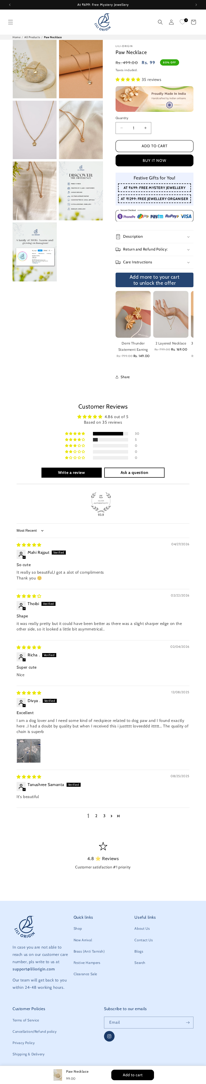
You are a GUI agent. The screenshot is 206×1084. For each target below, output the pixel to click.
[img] (29, 545)
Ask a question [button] (134, 472)
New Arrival (83, 940)
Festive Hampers (87, 962)
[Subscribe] (187, 1022)
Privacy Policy (24, 1043)
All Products (32, 37)
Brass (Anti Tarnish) (89, 951)
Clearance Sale (85, 974)
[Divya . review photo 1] (29, 751)
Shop (78, 928)
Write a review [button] (71, 472)
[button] (10, 22)
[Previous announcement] (9, 5)
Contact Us (143, 940)
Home (17, 37)
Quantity (122, 118)
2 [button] (96, 815)
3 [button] (104, 815)
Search (139, 962)
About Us (142, 928)
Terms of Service (26, 1020)
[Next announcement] (196, 5)
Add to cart (155, 146)
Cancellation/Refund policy (35, 1031)
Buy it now (154, 160)
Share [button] (125, 377)
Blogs (138, 951)
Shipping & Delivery (28, 1054)
